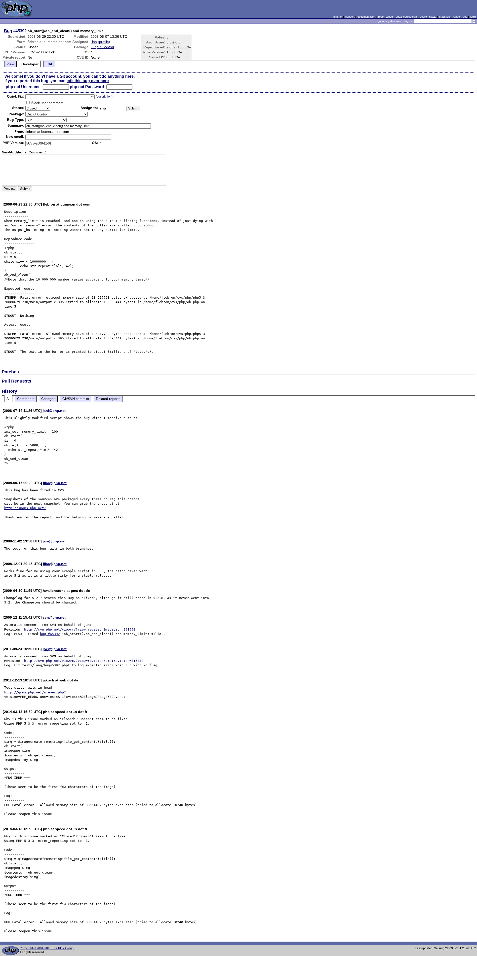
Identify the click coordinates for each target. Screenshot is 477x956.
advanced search (406, 16)
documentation (366, 16)
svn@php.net (54, 617)
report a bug (385, 16)
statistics (444, 16)
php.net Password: (87, 87)
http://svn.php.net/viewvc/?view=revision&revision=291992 (79, 629)
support (350, 16)
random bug (460, 16)
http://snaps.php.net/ (25, 508)
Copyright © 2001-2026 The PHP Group (47, 948)
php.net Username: (24, 87)
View (10, 64)
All (8, 399)
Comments (25, 399)
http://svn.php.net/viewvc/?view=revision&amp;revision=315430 (83, 661)
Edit (48, 64)
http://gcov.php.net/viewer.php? (35, 692)
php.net (337, 16)
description (104, 96)
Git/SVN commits (75, 399)
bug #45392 (50, 634)
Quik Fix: (15, 96)
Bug (8, 30)
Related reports (108, 399)
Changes (48, 399)
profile (104, 42)
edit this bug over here (88, 81)
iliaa (94, 42)
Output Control (102, 47)
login (473, 16)
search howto (428, 16)
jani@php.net (54, 411)
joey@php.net (55, 649)
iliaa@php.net (55, 483)
